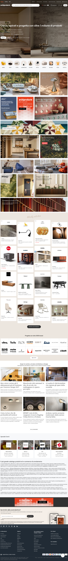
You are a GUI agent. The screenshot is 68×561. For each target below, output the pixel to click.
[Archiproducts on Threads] (12, 526)
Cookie (44, 557)
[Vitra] (5, 342)
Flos (65, 469)
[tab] (4, 531)
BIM (9, 1)
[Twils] (13, 342)
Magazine (19, 538)
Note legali (36, 549)
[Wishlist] (59, 5)
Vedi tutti (34, 357)
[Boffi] (63, 351)
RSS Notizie (57, 557)
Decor (38, 468)
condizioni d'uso (13, 521)
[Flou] (46, 342)
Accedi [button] (65, 5)
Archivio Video (19, 546)
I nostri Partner (3, 536)
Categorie (19, 533)
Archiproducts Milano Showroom (6, 543)
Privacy (36, 557)
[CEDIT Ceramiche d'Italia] (38, 342)
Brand (18, 535)
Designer (18, 536)
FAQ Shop (35, 551)
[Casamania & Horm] (30, 342)
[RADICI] (8, 185)
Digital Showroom (54, 544)
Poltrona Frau (32, 472)
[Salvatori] (55, 342)
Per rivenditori (45, 1)
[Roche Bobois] (13, 351)
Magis (2, 474)
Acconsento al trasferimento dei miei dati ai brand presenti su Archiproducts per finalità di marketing (15, 519)
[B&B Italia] (5, 351)
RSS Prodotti (62, 557)
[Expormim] (38, 351)
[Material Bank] (8, 108)
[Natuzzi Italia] (46, 351)
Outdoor (26, 468)
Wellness (41, 468)
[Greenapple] (21, 351)
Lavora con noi (3, 541)
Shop (35, 538)
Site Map (65, 557)
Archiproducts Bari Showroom (6, 544)
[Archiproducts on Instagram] (4, 526)
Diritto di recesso (37, 546)
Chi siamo (2, 533)
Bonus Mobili (36, 541)
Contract (46, 468)
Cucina (35, 468)
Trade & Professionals (52, 1)
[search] (13, 5)
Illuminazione (17, 468)
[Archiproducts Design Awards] (25, 108)
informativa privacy (19, 521)
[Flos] (21, 342)
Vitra (61, 469)
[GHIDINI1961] (55, 351)
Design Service (58, 1)
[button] (33, 1)
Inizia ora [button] (3, 37)
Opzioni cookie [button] (40, 557)
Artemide (2, 470)
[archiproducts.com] (5, 5)
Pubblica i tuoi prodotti (54, 533)
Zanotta (5, 470)
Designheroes (19, 551)
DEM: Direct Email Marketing (55, 536)
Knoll (63, 469)
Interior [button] (2, 1)
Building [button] (6, 1)
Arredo (12, 468)
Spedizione (36, 543)
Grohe (44, 485)
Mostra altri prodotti (34, 326)
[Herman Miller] (30, 351)
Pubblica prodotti (39, 1)
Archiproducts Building (21, 549)
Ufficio (31, 468)
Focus (18, 541)
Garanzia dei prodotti (37, 544)
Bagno (23, 468)
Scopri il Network (3, 535)
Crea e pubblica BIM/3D (55, 535)
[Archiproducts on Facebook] (2, 526)
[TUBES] (25, 185)
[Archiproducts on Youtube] (14, 526)
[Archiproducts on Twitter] (9, 526)
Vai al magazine (34, 429)
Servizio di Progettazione (38, 535)
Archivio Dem (19, 544)
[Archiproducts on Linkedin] (17, 526)
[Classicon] (63, 342)
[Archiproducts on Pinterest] (6, 526)
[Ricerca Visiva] (38, 5)
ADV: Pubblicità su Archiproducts (56, 538)
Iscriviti (31, 516)
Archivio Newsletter (20, 543)
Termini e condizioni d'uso (50, 557)
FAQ (1, 538)
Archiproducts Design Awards (6, 546)
